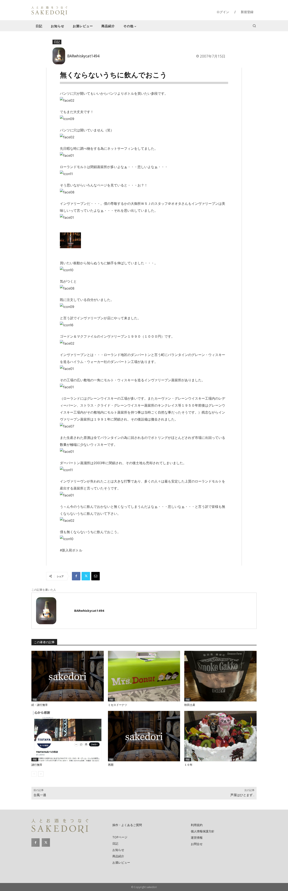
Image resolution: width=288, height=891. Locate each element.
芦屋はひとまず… (242, 795)
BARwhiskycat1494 (83, 55)
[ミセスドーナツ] (144, 676)
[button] (254, 25)
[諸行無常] (67, 736)
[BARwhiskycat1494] (59, 55)
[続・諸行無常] (67, 676)
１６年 (188, 764)
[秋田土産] (220, 676)
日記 (57, 42)
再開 (110, 764)
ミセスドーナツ (117, 704)
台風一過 (40, 795)
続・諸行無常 (39, 704)
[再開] (144, 736)
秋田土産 (189, 704)
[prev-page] (34, 774)
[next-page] (40, 774)
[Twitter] (86, 576)
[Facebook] (76, 576)
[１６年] (220, 736)
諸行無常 (36, 764)
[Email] (95, 576)
